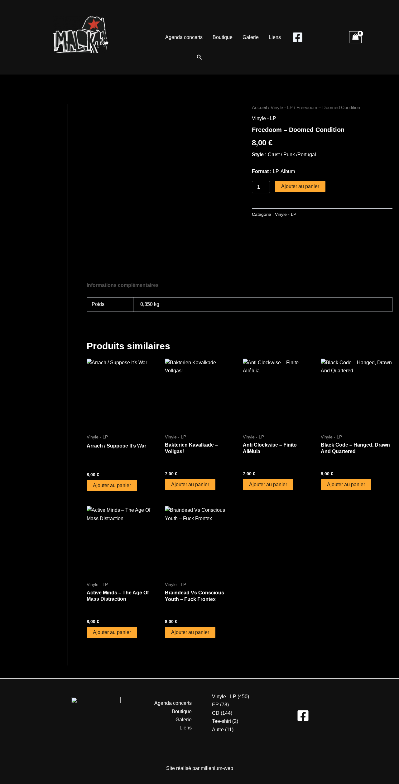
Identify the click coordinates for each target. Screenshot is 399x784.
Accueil (259, 107)
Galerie (251, 37)
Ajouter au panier (300, 186)
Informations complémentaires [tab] (123, 285)
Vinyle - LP (282, 107)
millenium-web (217, 768)
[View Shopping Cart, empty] (355, 37)
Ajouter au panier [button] (112, 485)
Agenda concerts (184, 37)
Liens (275, 37)
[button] (199, 57)
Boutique (223, 37)
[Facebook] (297, 37)
